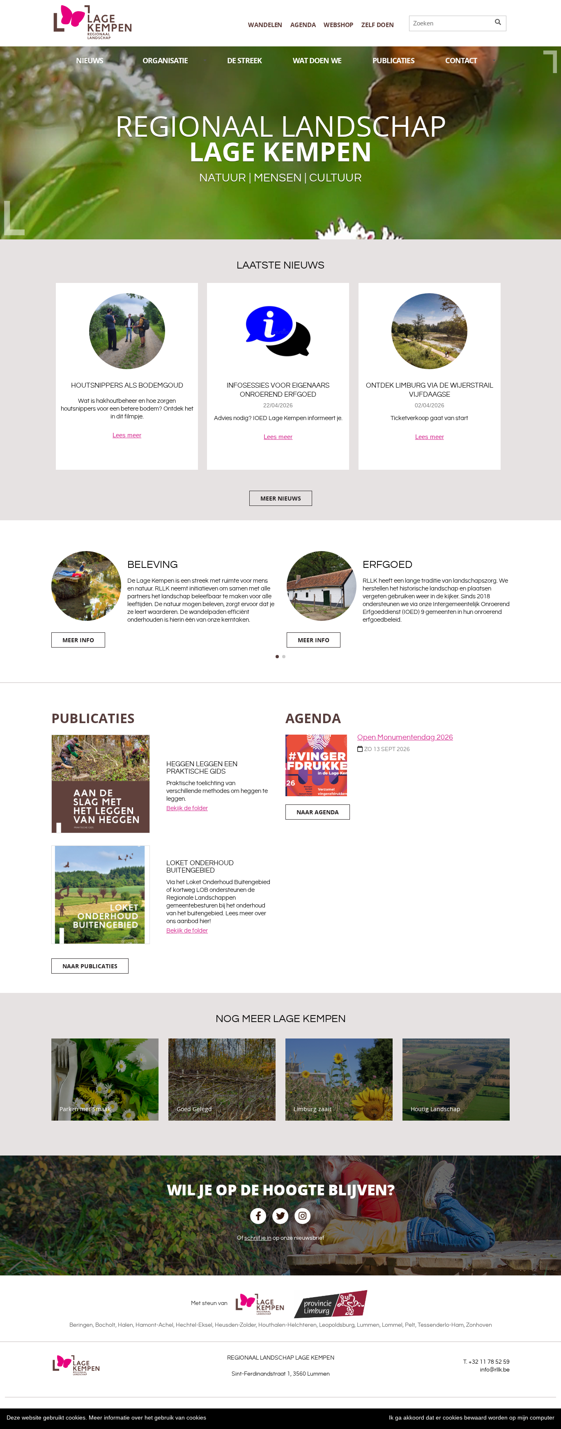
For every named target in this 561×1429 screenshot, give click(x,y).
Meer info (78, 640)
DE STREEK (244, 60)
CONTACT (461, 60)
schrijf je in (257, 1238)
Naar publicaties (89, 966)
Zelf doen (377, 25)
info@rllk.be (495, 1370)
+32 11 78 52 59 (489, 1362)
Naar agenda (318, 812)
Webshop (338, 25)
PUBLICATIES (393, 60)
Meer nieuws (280, 498)
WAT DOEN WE (317, 60)
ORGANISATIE (165, 60)
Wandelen (265, 25)
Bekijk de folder (187, 808)
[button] (277, 656)
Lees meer (127, 435)
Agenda (302, 25)
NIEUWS (89, 60)
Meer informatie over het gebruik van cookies (147, 1417)
